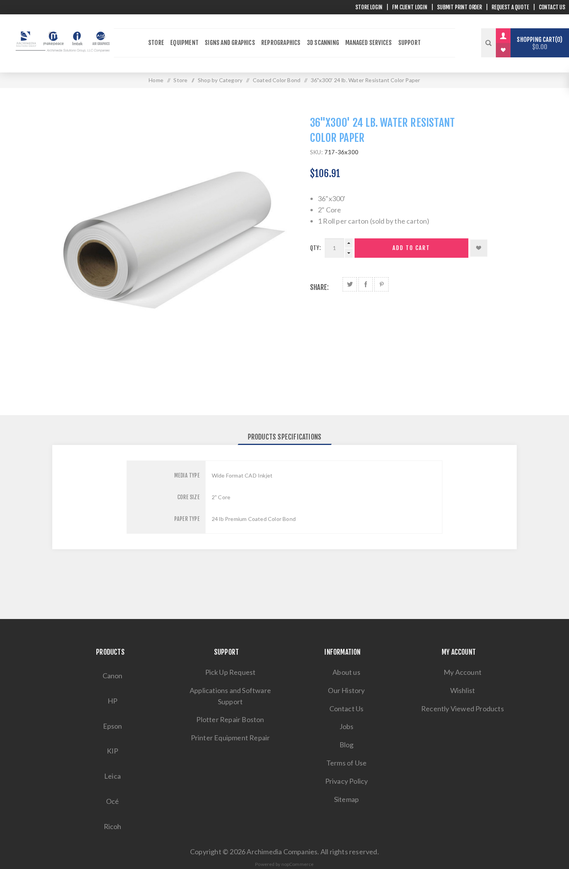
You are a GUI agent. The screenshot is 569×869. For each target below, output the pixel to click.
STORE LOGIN (368, 7)
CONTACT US (552, 7)
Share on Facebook (365, 284)
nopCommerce (297, 864)
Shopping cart (538, 43)
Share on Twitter (350, 284)
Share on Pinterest (381, 284)
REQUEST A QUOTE (510, 7)
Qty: (315, 248)
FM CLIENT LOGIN (409, 7)
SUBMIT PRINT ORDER (459, 7)
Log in (509, 35)
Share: (319, 287)
